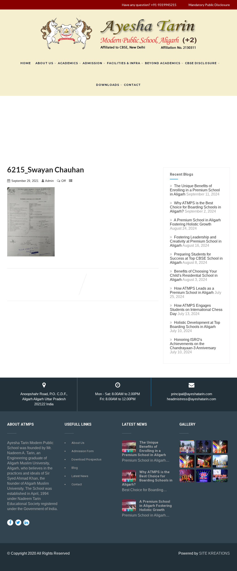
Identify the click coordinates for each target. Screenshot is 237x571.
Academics (68, 63)
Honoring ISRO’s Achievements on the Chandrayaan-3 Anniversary (193, 344)
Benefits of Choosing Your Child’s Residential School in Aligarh (194, 275)
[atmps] (186, 448)
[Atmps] (203, 448)
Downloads (107, 85)
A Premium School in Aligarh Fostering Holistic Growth (195, 222)
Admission (92, 63)
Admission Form (83, 451)
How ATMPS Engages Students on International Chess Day (196, 310)
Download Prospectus (86, 459)
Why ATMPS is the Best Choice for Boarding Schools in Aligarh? (195, 207)
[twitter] (18, 523)
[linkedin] (26, 523)
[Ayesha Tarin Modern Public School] (118, 50)
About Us (44, 63)
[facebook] (10, 523)
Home (25, 63)
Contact (132, 85)
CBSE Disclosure (201, 63)
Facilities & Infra (123, 63)
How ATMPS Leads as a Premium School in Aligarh (192, 290)
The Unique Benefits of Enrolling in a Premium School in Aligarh (195, 190)
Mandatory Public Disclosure (209, 5)
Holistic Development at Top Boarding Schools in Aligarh (195, 325)
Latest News (80, 476)
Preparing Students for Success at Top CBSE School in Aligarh (196, 258)
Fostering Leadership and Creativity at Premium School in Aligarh (195, 241)
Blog (75, 467)
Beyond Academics (162, 63)
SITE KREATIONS (214, 553)
